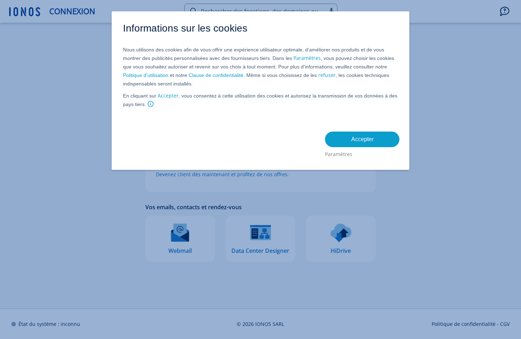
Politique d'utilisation (145, 75)
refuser (327, 75)
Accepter (168, 95)
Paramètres (307, 58)
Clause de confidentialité (216, 75)
